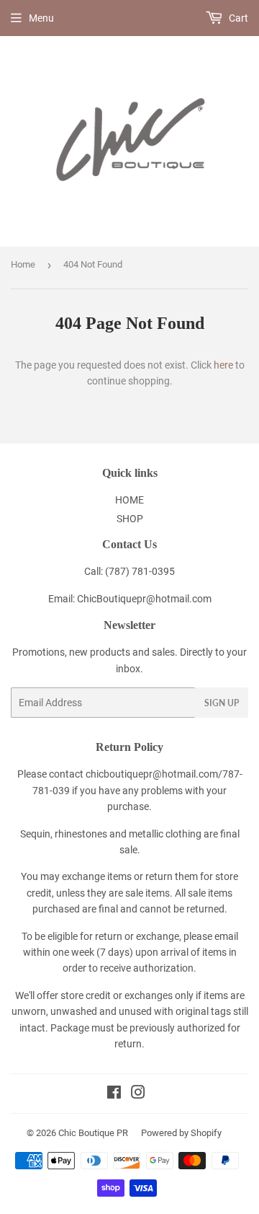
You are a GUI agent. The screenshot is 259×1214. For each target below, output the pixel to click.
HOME (129, 500)
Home (23, 264)
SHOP (130, 518)
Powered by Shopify (181, 1132)
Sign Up (221, 703)
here (223, 365)
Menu (41, 18)
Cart (237, 18)
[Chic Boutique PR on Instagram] (138, 1094)
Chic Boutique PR (93, 1132)
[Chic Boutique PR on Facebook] (114, 1094)
